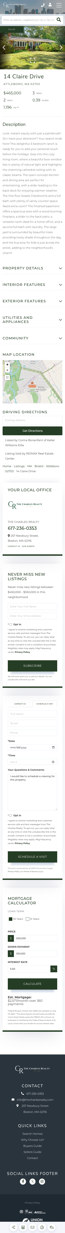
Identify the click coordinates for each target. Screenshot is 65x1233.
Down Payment (19, 946)
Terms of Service (31, 871)
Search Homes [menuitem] (32, 1134)
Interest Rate (18, 962)
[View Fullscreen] (7, 377)
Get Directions (33, 430)
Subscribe (32, 665)
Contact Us (14, 546)
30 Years (18, 918)
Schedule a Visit (44, 704)
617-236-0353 (43, 5)
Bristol (39, 466)
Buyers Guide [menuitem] (32, 1146)
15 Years (34, 918)
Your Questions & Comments (26, 769)
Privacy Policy (22, 652)
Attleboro (52, 466)
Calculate (32, 983)
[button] (59, 20)
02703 (9, 471)
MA (29, 466)
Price (12, 931)
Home (7, 466)
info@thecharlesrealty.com (35, 1100)
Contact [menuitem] (32, 1158)
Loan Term (16, 911)
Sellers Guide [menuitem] (32, 1152)
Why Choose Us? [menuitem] (32, 1140)
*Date (11, 741)
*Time (11, 755)
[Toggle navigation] (59, 5)
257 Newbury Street (35, 1109)
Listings (19, 466)
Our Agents (28, 546)
